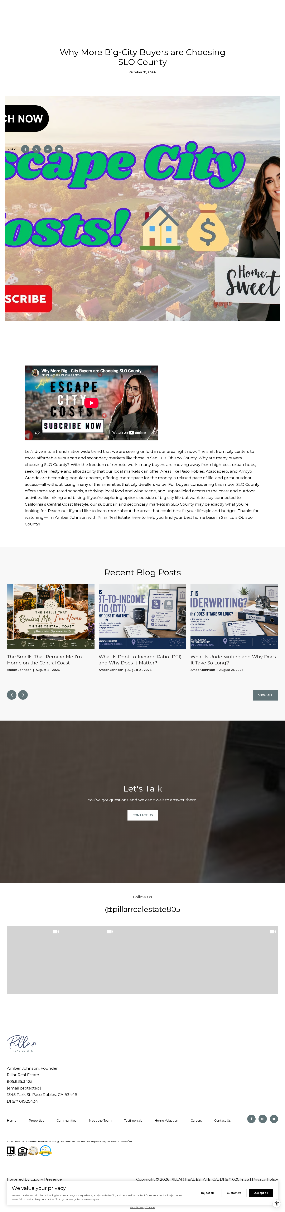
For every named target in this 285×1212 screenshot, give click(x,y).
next (23, 695)
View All (265, 695)
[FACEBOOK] (251, 1119)
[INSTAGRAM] (263, 1119)
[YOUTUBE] (274, 1119)
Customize (234, 1192)
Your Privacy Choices (142, 1207)
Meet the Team (100, 1120)
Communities (66, 1120)
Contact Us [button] (142, 815)
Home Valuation (166, 1120)
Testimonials (133, 1120)
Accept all (261, 1192)
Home (11, 1120)
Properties (36, 1120)
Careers (196, 1120)
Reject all (207, 1192)
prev (11, 695)
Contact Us (222, 1120)
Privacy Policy (265, 1179)
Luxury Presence (46, 1179)
